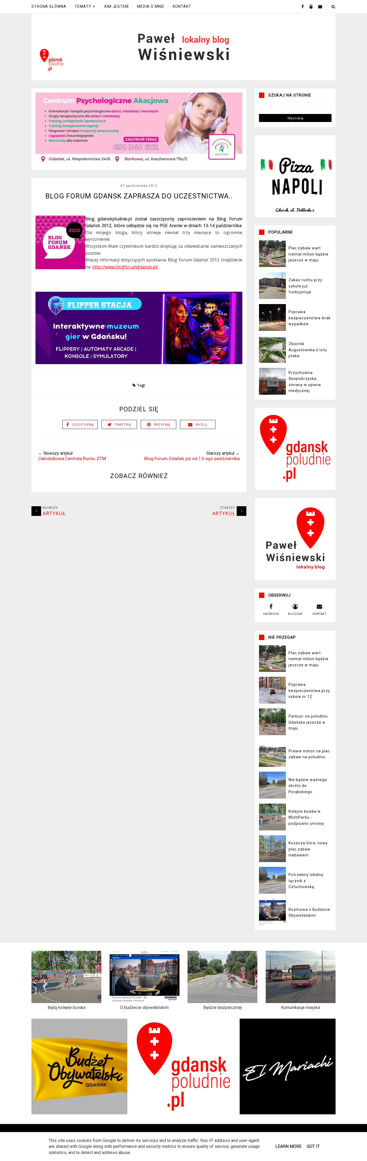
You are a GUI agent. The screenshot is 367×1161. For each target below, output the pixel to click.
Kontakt (182, 6)
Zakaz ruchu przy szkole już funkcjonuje (305, 286)
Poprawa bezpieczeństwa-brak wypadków (310, 318)
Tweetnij (123, 424)
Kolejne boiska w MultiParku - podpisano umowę (306, 817)
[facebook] (300, 6)
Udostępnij (83, 424)
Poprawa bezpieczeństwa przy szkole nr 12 (309, 690)
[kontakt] (318, 6)
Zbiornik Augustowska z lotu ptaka (308, 350)
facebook (271, 614)
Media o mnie (150, 6)
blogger (295, 614)
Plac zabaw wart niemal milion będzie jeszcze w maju (309, 254)
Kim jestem (117, 6)
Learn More (288, 1146)
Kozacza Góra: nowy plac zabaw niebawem (308, 849)
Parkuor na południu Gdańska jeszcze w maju (308, 722)
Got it (313, 1146)
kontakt (319, 614)
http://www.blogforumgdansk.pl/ (125, 267)
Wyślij (201, 424)
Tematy (83, 6)
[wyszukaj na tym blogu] (333, 6)
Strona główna (48, 6)
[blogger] (309, 6)
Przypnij (162, 424)
